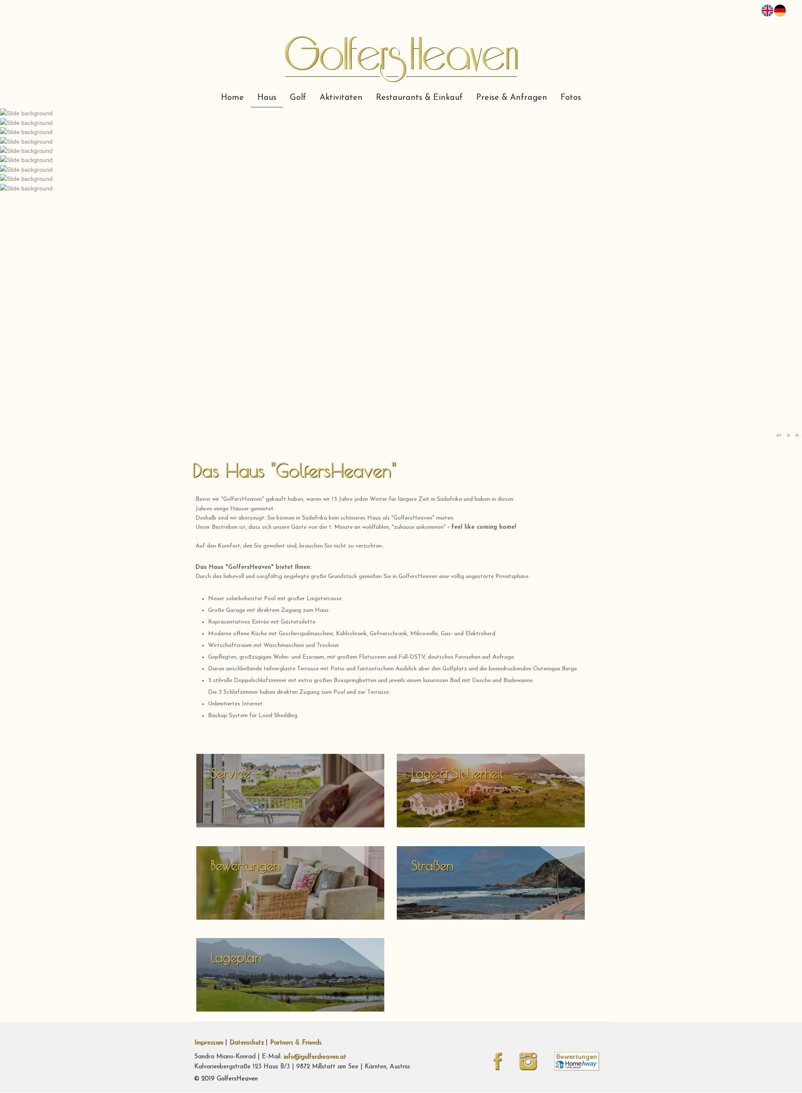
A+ (779, 435)
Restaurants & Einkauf (419, 98)
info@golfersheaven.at (315, 1057)
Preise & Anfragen (511, 98)
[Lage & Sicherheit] (491, 826)
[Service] (290, 826)
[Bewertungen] (290, 918)
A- (797, 435)
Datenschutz (246, 1043)
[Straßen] (491, 918)
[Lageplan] (290, 1010)
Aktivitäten (341, 98)
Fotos (571, 98)
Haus (267, 98)
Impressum (208, 1043)
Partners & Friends (295, 1043)
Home (232, 98)
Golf (298, 98)
